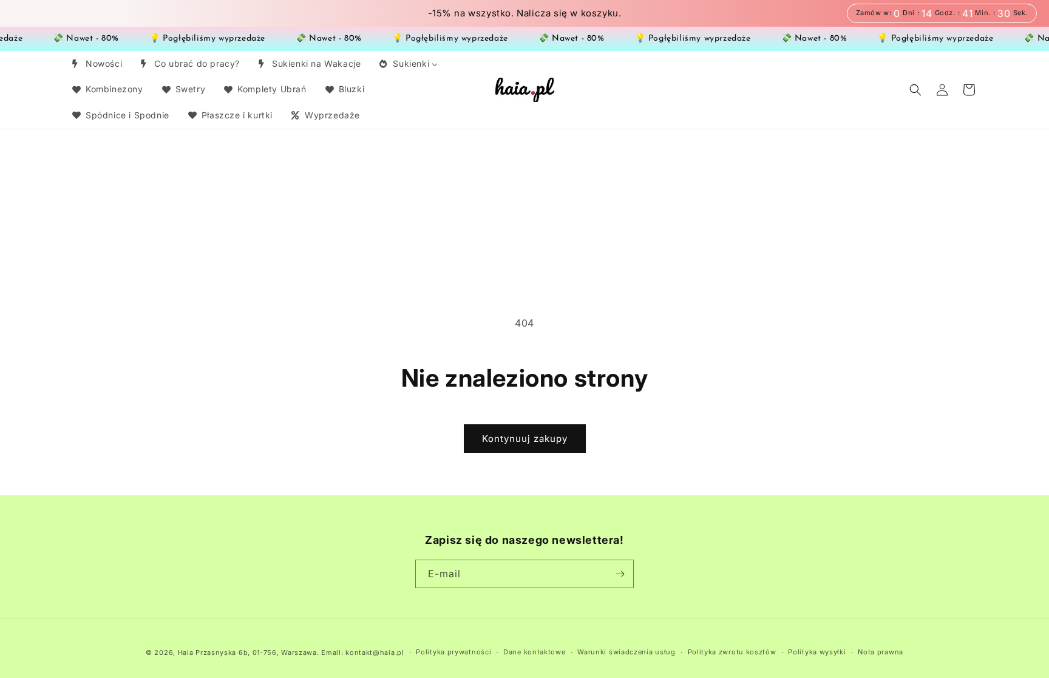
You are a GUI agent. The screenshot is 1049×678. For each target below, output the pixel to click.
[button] (915, 89)
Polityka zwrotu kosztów (732, 652)
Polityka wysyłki (817, 652)
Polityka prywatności (453, 652)
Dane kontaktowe (534, 652)
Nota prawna (880, 652)
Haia (186, 652)
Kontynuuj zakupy (525, 438)
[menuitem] (96, 63)
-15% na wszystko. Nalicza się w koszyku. (525, 13)
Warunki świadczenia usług (626, 652)
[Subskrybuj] (619, 574)
